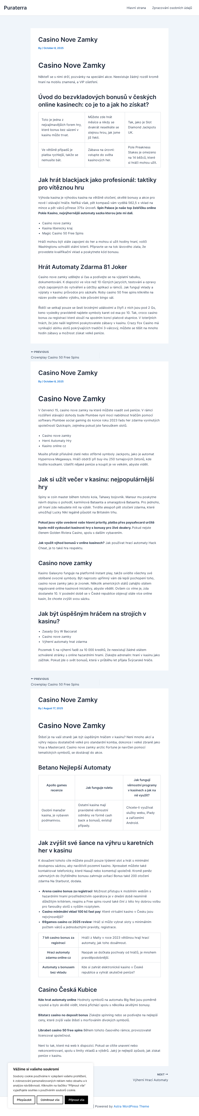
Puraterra (15, 8)
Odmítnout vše (50, 1099)
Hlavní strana (136, 8)
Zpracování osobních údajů (172, 8)
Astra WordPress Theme (131, 1106)
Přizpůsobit (24, 1099)
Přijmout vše (76, 1099)
